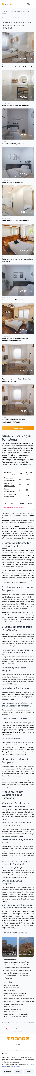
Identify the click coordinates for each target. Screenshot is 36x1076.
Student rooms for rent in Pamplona (17, 968)
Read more (7, 1071)
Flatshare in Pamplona (11, 988)
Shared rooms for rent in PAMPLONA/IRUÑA (18, 1001)
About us (18, 1050)
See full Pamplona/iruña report (14, 507)
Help (18, 1044)
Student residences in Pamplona (14, 993)
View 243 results (18, 428)
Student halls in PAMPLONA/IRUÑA (15, 1014)
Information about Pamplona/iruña (17, 962)
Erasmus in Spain (9, 990)
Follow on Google (18, 1031)
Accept (28, 1071)
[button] (18, 47)
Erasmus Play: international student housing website (15, 12)
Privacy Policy (15, 1067)
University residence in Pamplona (17, 973)
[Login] (28, 4)
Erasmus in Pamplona (11, 985)
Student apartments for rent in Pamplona (19, 965)
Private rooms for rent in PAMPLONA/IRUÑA (18, 999)
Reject (18, 1071)
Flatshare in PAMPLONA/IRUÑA (14, 996)
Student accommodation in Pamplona (18, 970)
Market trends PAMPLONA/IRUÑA (15, 1017)
